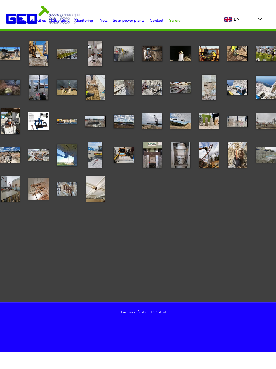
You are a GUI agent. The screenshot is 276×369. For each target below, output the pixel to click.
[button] (60, 20)
